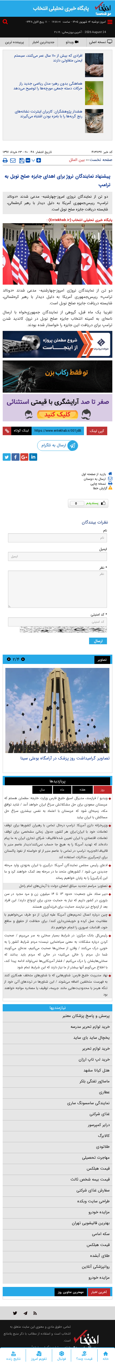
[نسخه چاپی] (5, 160)
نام (105, 530)
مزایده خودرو (99, 1212)
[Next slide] (9, 659)
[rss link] (35, 1313)
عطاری (104, 1092)
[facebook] (15, 457)
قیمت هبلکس (98, 1168)
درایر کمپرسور (99, 1125)
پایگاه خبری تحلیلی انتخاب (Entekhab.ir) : (79, 220)
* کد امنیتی (99, 614)
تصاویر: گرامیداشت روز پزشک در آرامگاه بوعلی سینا (65, 758)
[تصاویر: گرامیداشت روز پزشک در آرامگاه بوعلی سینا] (57, 710)
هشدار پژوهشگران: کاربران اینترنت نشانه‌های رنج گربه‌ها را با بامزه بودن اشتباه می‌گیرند (48, 114)
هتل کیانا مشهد (96, 1070)
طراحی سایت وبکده (93, 1201)
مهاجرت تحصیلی (96, 1157)
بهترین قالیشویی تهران (91, 1223)
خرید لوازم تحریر (96, 1048)
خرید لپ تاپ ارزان (94, 1059)
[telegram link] (25, 1313)
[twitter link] (15, 1313)
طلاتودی (103, 1147)
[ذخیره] (21, 160)
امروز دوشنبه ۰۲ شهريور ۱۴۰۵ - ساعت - (77, 22)
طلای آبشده (100, 1256)
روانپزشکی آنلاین (96, 1267)
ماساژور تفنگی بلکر (95, 1081)
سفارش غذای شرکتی (93, 1190)
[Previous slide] (23, 659)
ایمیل (103, 549)
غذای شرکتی (100, 1114)
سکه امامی (101, 1234)
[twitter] (7, 457)
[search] (6, 22)
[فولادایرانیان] (57, 344)
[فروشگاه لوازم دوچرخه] (57, 376)
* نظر (103, 568)
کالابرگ (104, 1136)
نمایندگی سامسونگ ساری (88, 1103)
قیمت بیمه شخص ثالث (90, 1179)
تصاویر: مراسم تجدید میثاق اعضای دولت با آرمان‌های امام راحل (63, 886)
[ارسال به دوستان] (13, 160)
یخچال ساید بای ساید (91, 1037)
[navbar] (110, 22)
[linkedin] (33, 457)
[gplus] (24, 457)
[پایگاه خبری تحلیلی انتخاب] (103, 8)
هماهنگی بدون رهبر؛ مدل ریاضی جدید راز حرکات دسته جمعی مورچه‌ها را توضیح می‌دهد (47, 86)
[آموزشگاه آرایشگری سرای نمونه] (57, 407)
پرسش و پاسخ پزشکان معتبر (86, 1016)
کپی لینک (97, 431)
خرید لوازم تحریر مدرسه (90, 1027)
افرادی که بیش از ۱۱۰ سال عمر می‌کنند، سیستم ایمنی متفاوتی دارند (48, 58)
